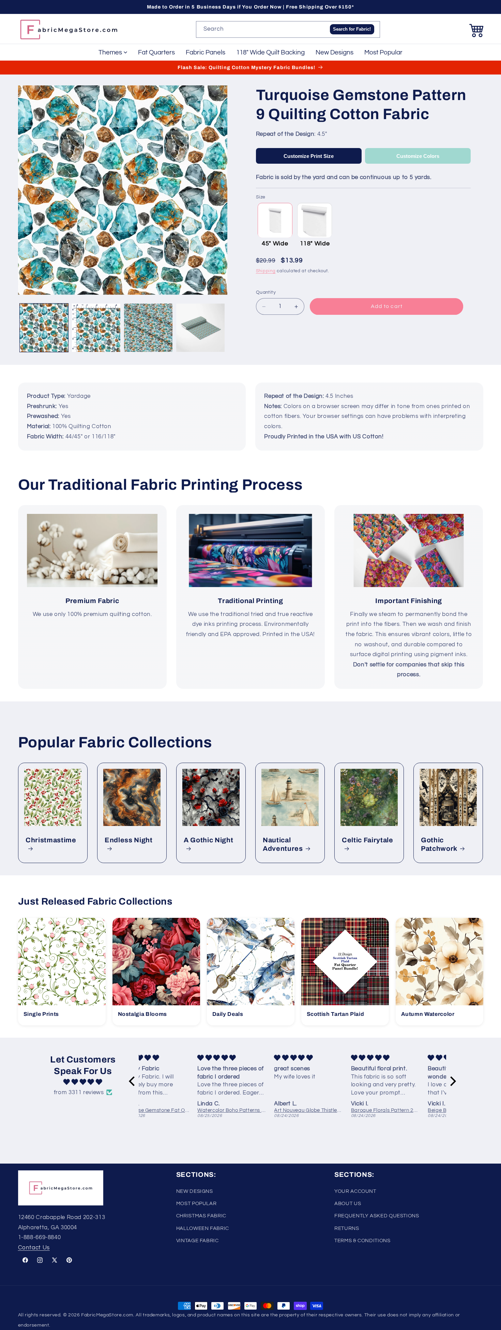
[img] (83, 1082)
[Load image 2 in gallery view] (96, 328)
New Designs (334, 52)
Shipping (266, 271)
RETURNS (346, 1228)
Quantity (266, 292)
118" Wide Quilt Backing (270, 52)
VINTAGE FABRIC (197, 1240)
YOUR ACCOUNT (355, 1191)
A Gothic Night (208, 840)
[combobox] (288, 29)
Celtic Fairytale (367, 840)
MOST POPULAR (196, 1203)
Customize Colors (417, 156)
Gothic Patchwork (439, 844)
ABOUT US (347, 1203)
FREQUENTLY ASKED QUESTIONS (376, 1215)
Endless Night (129, 840)
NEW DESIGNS (194, 1191)
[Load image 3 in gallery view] (148, 328)
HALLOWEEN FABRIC (202, 1228)
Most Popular (383, 52)
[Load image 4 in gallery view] (200, 328)
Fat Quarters (156, 52)
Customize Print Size (309, 156)
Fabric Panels (205, 52)
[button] (477, 29)
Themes (110, 52)
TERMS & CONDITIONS (362, 1240)
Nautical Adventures (283, 844)
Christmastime (51, 840)
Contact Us (34, 1247)
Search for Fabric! (352, 29)
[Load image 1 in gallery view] (44, 328)
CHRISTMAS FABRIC (201, 1215)
